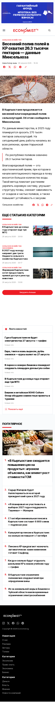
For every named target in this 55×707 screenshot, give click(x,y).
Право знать (8, 665)
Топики (5, 652)
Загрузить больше (27, 292)
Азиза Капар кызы (9, 63)
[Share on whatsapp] (14, 67)
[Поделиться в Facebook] (4, 67)
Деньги (5, 681)
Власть (5, 685)
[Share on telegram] (20, 67)
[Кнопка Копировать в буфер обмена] (25, 67)
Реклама (6, 644)
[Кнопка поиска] (49, 30)
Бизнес (5, 672)
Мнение (6, 689)
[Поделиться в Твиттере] (9, 67)
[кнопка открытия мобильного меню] (4, 30)
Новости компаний (11, 693)
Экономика (7, 248)
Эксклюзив (7, 661)
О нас (5, 640)
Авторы (6, 648)
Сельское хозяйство (12, 40)
